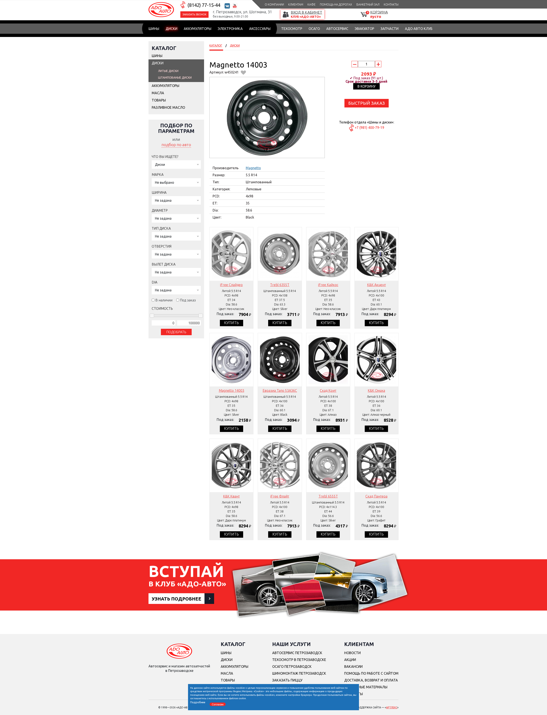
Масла (158, 93)
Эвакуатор (364, 29)
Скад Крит (328, 390)
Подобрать (176, 332)
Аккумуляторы (197, 29)
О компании (274, 4)
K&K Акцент (376, 285)
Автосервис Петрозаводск (297, 653)
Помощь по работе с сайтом (371, 673)
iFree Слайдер (231, 285)
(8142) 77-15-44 (203, 5)
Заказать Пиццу (287, 680)
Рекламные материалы (365, 687)
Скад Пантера (376, 496)
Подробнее (197, 701)
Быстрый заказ (366, 103)
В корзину (366, 86)
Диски (171, 29)
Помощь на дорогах (336, 4)
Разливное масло (168, 107)
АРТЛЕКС (391, 707)
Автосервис (337, 29)
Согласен (218, 704)
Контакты (391, 4)
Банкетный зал (367, 4)
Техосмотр (291, 29)
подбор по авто (176, 144)
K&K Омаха (376, 390)
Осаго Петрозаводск (292, 666)
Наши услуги (291, 644)
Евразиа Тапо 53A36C (280, 390)
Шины (154, 29)
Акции (350, 660)
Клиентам (295, 4)
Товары (159, 100)
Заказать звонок (194, 14)
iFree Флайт (279, 496)
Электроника (230, 29)
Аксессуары (260, 29)
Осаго (314, 29)
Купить (231, 322)
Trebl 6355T (279, 285)
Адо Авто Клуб (418, 29)
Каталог (164, 48)
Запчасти (389, 29)
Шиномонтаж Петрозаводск (299, 673)
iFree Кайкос (328, 285)
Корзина (379, 12)
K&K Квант (231, 496)
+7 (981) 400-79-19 (369, 127)
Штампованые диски (175, 77)
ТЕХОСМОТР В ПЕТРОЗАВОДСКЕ (299, 660)
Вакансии (353, 666)
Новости (352, 653)
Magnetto (253, 168)
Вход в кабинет (306, 12)
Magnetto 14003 (231, 390)
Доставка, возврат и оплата (371, 680)
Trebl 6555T (328, 496)
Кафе (311, 4)
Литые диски (168, 71)
